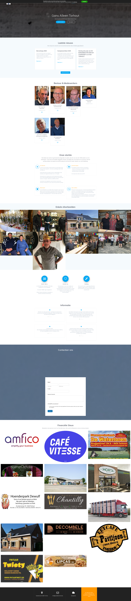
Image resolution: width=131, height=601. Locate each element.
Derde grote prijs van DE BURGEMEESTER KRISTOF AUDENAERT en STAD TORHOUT (86, 53)
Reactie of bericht (51, 394)
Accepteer (84, 1)
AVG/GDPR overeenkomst (53, 403)
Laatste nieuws (61, 21)
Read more (38, 61)
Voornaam (49, 386)
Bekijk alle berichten (65, 72)
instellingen (75, 2)
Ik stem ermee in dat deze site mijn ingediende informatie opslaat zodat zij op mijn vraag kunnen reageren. (66, 407)
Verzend (50, 411)
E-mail (49, 388)
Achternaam (61, 386)
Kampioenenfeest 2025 (64, 51)
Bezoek (22, 448)
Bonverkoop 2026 (41, 51)
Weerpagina (71, 21)
